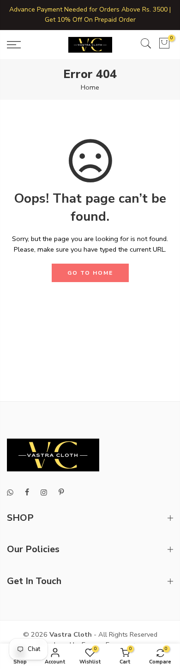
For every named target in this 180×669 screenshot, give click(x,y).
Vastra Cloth (70, 634)
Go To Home (90, 273)
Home (90, 87)
